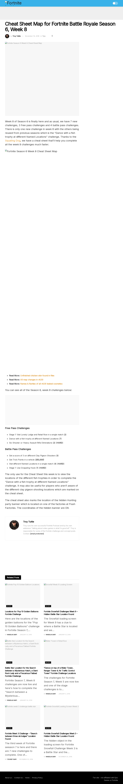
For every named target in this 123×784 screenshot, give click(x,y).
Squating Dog (12, 140)
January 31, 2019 (25, 634)
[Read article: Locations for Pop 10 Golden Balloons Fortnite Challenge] (22, 595)
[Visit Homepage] (18, 3)
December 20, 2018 (26, 759)
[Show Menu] (105, 3)
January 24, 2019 (25, 700)
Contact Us (18, 778)
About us (8, 778)
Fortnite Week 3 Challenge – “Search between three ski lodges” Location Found (21, 736)
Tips (44, 36)
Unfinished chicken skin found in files (37, 375)
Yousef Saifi (12, 759)
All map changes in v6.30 (31, 379)
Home (27, 778)
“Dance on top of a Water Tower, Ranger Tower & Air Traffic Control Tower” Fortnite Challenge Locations (60, 670)
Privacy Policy (37, 778)
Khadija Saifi (12, 634)
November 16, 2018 (32, 36)
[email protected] (37, 534)
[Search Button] (109, 3)
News (9, 606)
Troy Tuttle (17, 36)
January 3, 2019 (64, 694)
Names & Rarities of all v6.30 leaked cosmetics (41, 384)
